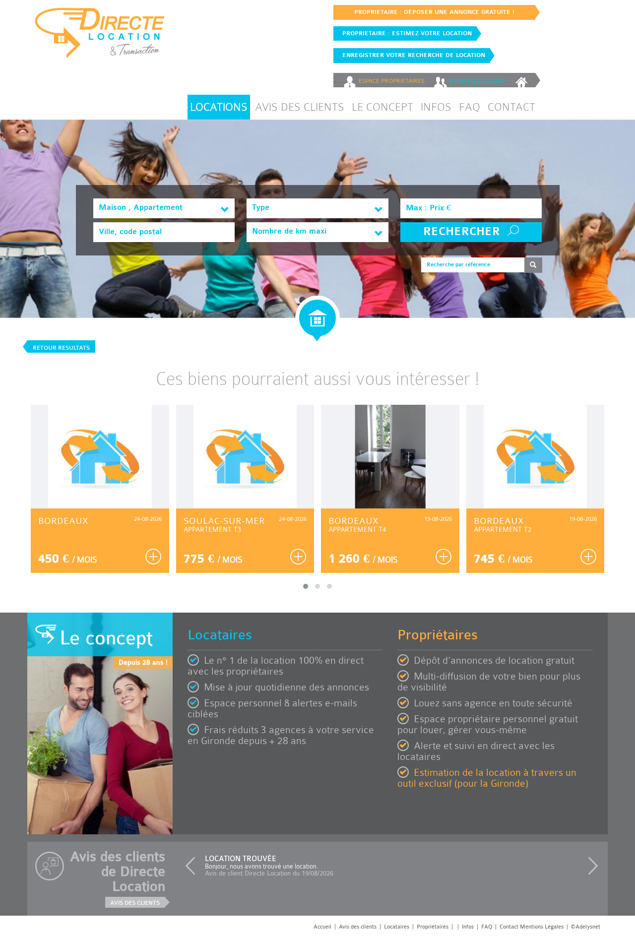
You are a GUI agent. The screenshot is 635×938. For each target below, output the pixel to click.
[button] (192, 866)
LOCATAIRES (477, 80)
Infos (436, 107)
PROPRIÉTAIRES (392, 80)
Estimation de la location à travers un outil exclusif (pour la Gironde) (486, 778)
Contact (511, 107)
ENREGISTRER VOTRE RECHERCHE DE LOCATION (411, 55)
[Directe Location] (100, 36)
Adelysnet (587, 927)
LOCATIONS (219, 107)
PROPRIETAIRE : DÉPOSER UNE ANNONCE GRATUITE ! (434, 11)
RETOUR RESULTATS (61, 347)
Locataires (396, 927)
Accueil (322, 927)
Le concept (382, 107)
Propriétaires (432, 927)
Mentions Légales (542, 927)
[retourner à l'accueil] (522, 80)
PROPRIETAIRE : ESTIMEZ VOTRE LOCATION (405, 33)
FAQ (469, 107)
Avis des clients (299, 107)
